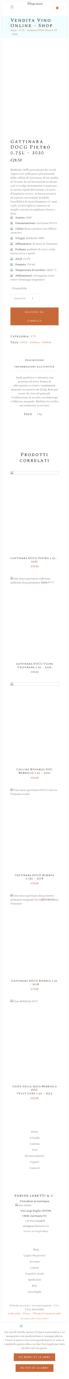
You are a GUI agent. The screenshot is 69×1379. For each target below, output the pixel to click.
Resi (34, 1286)
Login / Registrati (34, 1256)
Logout (34, 1268)
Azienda (34, 1138)
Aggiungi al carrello (34, 316)
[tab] (34, 360)
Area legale (34, 1292)
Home (34, 1132)
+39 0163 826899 (34, 1221)
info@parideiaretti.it (35, 1226)
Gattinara (35, 342)
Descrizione (34, 360)
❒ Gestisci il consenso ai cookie (46, 1313)
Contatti (34, 1168)
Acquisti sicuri (34, 1274)
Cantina (35, 1144)
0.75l (33, 336)
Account (34, 1262)
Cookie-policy (14, 1313)
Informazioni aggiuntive (34, 366)
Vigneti (34, 1162)
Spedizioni (34, 1280)
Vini (34, 1150)
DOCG (23, 342)
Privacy (26, 1313)
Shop (35, 1250)
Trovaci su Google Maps (35, 1231)
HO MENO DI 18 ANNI (34, 1357)
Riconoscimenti (34, 1156)
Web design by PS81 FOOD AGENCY (34, 1318)
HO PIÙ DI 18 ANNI (34, 1368)
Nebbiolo (46, 342)
